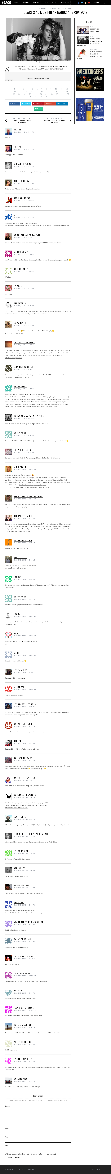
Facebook (15, 104)
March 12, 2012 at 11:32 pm (25, 1010)
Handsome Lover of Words (29, 415)
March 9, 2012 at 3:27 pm (24, 325)
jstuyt (18, 577)
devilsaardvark (23, 198)
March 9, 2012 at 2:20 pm (24, 237)
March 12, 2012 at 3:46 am (24, 905)
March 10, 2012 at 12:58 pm (25, 690)
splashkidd (20, 386)
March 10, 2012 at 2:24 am (24, 560)
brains (17, 129)
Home (16, 3)
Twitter (26, 104)
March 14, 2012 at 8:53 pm (24, 1081)
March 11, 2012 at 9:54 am (24, 797)
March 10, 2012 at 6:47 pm (24, 760)
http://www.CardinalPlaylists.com (16, 808)
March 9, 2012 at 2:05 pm (24, 200)
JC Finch (18, 286)
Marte (17, 653)
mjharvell (20, 687)
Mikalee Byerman (23, 163)
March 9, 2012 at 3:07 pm (24, 306)
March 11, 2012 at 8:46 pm (24, 871)
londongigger (22, 851)
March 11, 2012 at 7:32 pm (24, 836)
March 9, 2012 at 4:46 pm (24, 389)
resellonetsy (21, 181)
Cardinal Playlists (25, 794)
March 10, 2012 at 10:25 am (25, 636)
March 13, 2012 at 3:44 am (24, 1044)
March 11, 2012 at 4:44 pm (24, 819)
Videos (55, 3)
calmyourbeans (23, 939)
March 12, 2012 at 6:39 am (24, 924)
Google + (50, 104)
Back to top (95, 1169)
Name (7, 1128)
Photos (36, 3)
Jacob (17, 613)
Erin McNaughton (24, 366)
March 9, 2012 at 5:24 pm (24, 418)
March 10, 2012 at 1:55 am (24, 543)
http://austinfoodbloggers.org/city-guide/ (32, 485)
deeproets (19, 868)
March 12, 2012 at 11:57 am (25, 959)
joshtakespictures (25, 704)
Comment (8, 1106)
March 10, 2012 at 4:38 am (24, 599)
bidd (16, 633)
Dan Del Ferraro (23, 758)
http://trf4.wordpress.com (13, 358)
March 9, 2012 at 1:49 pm (24, 166)
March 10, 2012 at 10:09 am (25, 616)
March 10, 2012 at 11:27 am (25, 672)
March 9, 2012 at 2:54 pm (24, 271)
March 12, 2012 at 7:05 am (24, 941)
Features (25, 3)
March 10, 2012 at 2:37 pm (24, 743)
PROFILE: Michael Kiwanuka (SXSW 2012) (54, 120)
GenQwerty (20, 303)
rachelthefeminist (24, 777)
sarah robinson (23, 723)
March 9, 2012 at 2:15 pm (24, 218)
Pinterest (38, 104)
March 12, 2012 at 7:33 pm (24, 993)
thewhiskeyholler (24, 956)
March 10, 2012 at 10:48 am (25, 655)
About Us (65, 3)
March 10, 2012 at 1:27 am (24, 518)
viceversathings (23, 1042)
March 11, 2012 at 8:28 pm (24, 853)
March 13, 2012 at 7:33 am (24, 1061)
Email (38, 109)
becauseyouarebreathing (28, 496)
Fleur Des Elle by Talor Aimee (31, 834)
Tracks (45, 3)
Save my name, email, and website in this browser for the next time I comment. (31, 1154)
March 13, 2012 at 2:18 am (24, 1027)
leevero (20, 154)
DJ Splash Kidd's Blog (25, 394)
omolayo (19, 902)
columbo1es (21, 1078)
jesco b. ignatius (24, 1007)
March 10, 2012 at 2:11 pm (24, 726)
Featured (92, 27)
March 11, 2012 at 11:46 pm (24, 888)
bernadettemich (23, 516)
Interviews (93, 49)
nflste (17, 741)
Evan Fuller (20, 816)
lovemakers (20, 670)
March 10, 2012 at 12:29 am (25, 469)
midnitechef (21, 467)
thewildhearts (22, 450)
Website (7, 1145)
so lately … (22, 223)
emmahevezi (20, 322)
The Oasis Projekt (24, 342)
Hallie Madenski (23, 1024)
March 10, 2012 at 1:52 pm (24, 707)
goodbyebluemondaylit (27, 234)
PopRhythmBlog (23, 540)
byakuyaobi (20, 557)
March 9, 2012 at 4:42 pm (24, 369)
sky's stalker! (22, 641)
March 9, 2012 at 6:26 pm (24, 452)
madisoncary (21, 252)
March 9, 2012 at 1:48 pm (24, 132)
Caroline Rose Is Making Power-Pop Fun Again (89, 55)
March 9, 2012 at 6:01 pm (24, 435)
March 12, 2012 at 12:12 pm (25, 976)
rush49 (18, 990)
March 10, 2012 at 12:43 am (25, 499)
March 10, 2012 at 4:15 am (24, 579)
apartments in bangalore (28, 922)
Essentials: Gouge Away (95, 30)
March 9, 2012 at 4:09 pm (24, 345)
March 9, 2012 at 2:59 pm (24, 289)
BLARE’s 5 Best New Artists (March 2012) (22, 120)
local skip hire (23, 1059)
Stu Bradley (21, 269)
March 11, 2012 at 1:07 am (24, 780)
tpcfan (18, 146)
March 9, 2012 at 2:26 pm (24, 254)
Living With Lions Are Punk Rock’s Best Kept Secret (89, 42)
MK (15, 215)
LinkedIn (62, 104)
